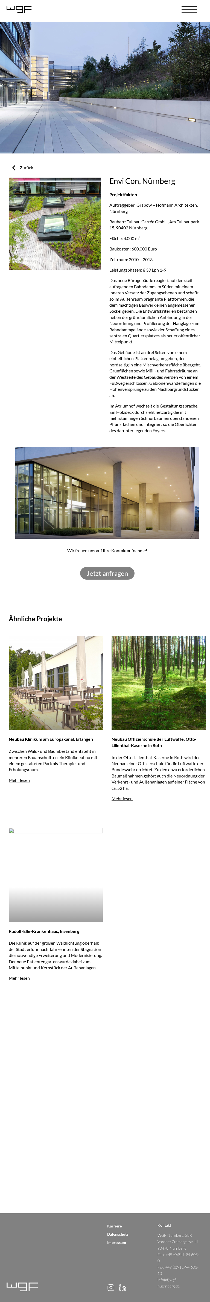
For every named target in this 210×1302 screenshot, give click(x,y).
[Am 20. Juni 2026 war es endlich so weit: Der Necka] (52, 1151)
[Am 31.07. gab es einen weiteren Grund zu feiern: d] (157, 1028)
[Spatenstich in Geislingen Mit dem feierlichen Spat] (157, 1151)
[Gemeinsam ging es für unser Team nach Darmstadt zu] (52, 1069)
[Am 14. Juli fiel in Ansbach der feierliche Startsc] (157, 1069)
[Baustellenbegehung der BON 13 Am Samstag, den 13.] (52, 1192)
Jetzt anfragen (107, 573)
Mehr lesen (19, 780)
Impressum (116, 1242)
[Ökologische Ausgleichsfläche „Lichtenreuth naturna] (157, 1110)
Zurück (26, 167)
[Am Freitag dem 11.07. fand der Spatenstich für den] (52, 1110)
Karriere (114, 1226)
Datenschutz (118, 1234)
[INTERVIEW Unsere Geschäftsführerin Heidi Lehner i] (157, 1192)
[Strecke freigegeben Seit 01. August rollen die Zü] (52, 1028)
